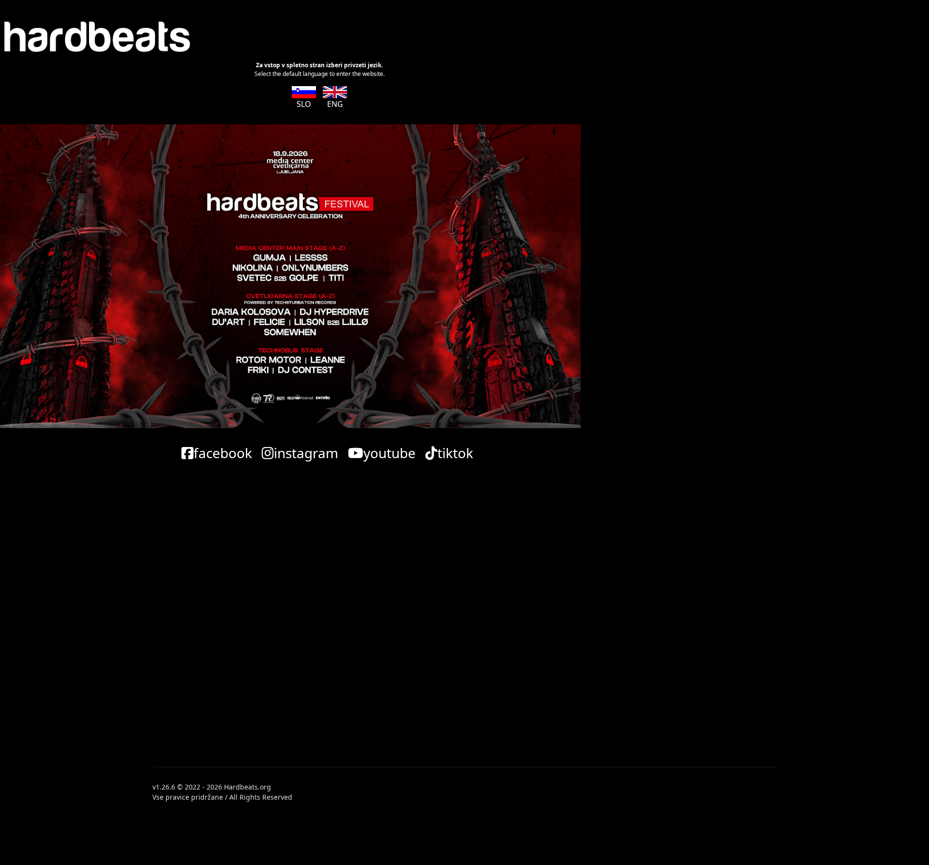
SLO (304, 104)
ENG (335, 104)
